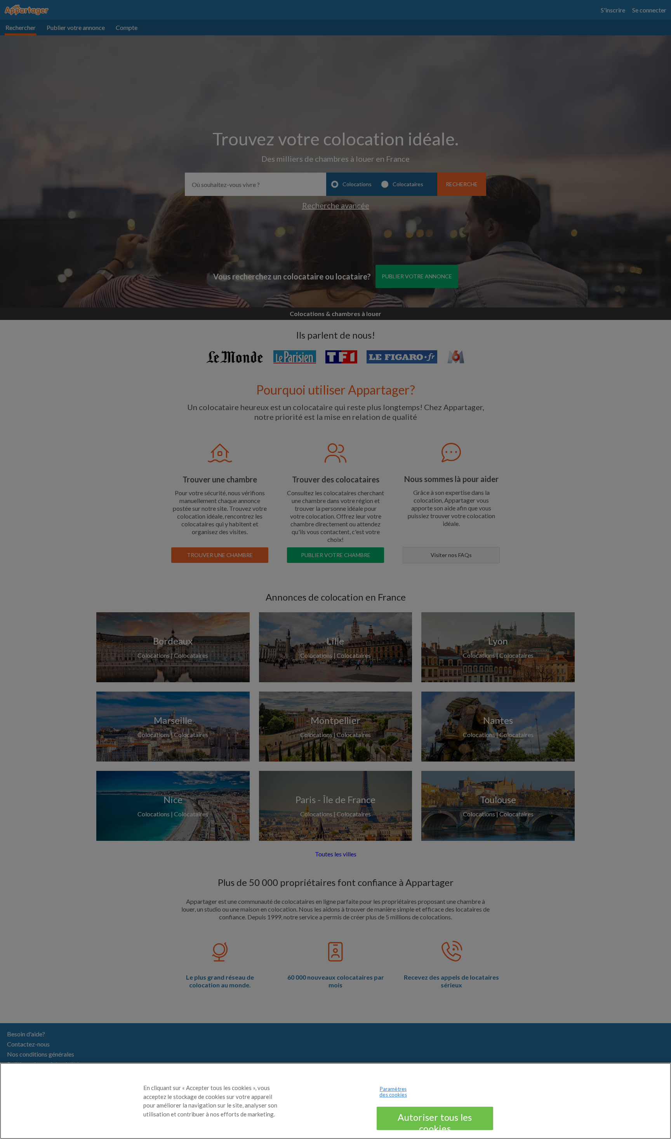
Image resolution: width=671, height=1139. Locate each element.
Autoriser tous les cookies (435, 1120)
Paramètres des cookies (393, 1092)
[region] (335, 1101)
